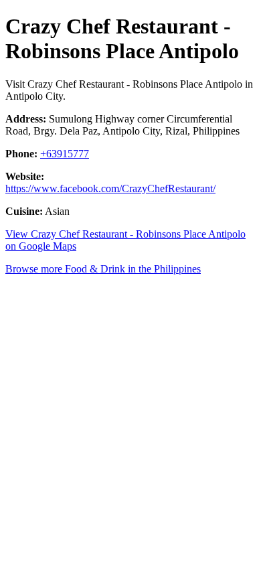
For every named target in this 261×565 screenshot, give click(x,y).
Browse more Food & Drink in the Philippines (103, 268)
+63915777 (64, 153)
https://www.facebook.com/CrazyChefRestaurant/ (110, 188)
